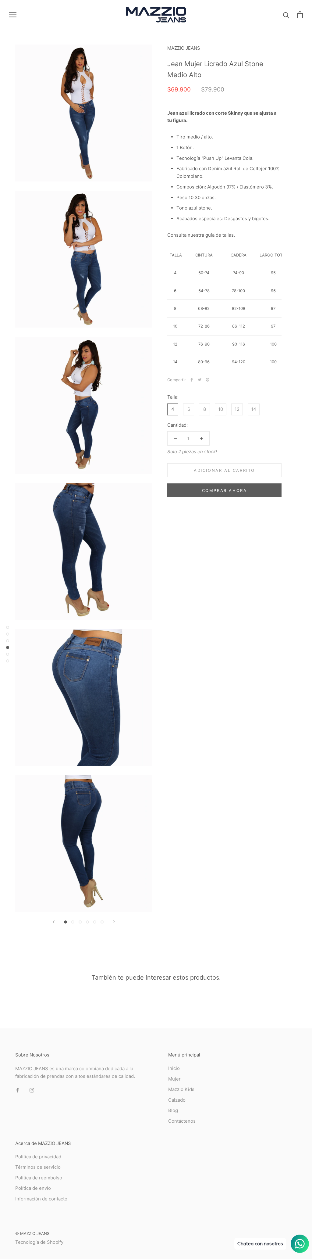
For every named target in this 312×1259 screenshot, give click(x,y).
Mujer (174, 1079)
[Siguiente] (114, 921)
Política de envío (33, 1188)
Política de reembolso (38, 1178)
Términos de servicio (38, 1167)
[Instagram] (32, 1090)
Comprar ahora (224, 490)
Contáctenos (182, 1121)
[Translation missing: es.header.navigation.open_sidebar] (12, 14)
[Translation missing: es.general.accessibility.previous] (54, 921)
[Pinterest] (207, 380)
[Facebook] (191, 380)
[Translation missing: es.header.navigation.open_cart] (300, 14)
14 (253, 409)
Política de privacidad (38, 1157)
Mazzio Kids (181, 1089)
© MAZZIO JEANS (32, 1233)
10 (220, 409)
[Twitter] (199, 380)
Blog (173, 1110)
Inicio (174, 1068)
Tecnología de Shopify (39, 1242)
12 (237, 409)
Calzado (177, 1100)
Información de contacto (41, 1199)
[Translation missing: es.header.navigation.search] (286, 15)
